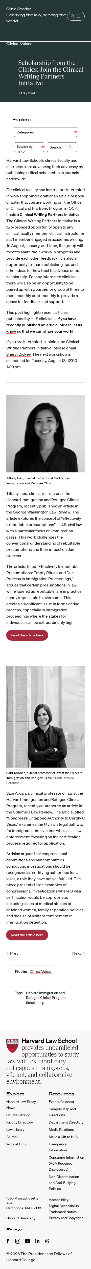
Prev (13, 953)
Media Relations (61, 1129)
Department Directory (66, 1122)
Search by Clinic (24, 148)
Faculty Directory (19, 1122)
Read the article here (27, 635)
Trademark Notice (63, 1212)
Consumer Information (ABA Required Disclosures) (66, 1163)
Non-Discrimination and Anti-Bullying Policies (64, 1182)
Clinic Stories (18, 9)
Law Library (15, 1129)
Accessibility (59, 1200)
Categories (25, 132)
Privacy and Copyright (66, 1218)
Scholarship (35, 1002)
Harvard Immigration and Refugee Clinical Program (45, 995)
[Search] (70, 147)
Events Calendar (61, 1101)
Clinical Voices (19, 43)
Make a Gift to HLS (63, 1137)
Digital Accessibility (64, 1206)
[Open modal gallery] (45, 434)
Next (77, 953)
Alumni (11, 1137)
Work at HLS (16, 1144)
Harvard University (20, 1218)
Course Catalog (18, 1115)
